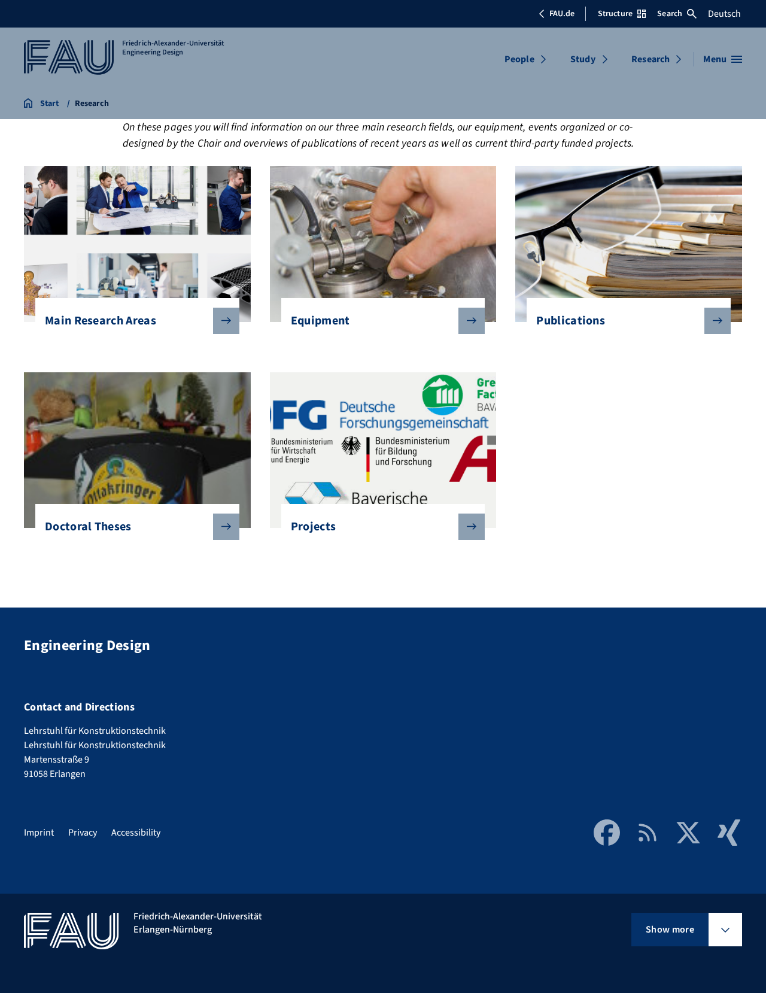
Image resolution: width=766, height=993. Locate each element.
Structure (615, 14)
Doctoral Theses (88, 526)
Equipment (320, 320)
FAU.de (561, 14)
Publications (570, 320)
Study (582, 59)
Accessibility (135, 832)
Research (650, 59)
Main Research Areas (100, 320)
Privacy (82, 832)
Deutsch (724, 13)
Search (669, 14)
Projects (313, 526)
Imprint (39, 832)
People (519, 59)
